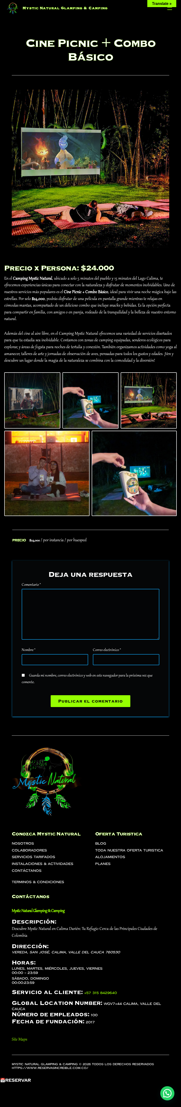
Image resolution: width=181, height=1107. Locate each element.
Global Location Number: (57, 1003)
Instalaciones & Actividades (42, 864)
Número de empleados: (50, 1014)
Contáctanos (26, 870)
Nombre (28, 650)
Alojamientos (110, 857)
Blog (100, 843)
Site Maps (19, 1039)
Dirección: (30, 946)
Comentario (31, 584)
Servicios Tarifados (33, 857)
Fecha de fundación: (48, 1021)
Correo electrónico (107, 650)
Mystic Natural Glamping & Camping (65, 8)
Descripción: (34, 922)
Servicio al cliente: (47, 992)
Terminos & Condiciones (38, 882)
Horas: (24, 962)
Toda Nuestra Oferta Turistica (129, 850)
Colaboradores (29, 850)
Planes (103, 864)
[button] (167, 1093)
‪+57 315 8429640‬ (100, 993)
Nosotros (23, 843)
